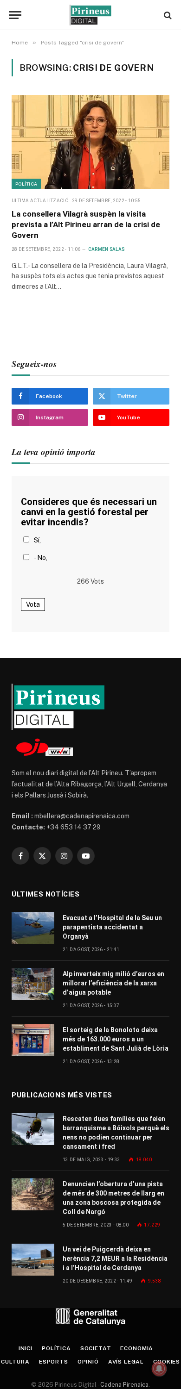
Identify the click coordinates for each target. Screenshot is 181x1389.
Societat (95, 1348)
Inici (25, 1348)
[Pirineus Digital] (90, 15)
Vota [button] (33, 604)
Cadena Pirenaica (124, 1384)
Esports (53, 1361)
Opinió (88, 1361)
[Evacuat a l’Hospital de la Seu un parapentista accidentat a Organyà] (33, 928)
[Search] (167, 15)
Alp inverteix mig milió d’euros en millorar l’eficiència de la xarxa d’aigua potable (113, 983)
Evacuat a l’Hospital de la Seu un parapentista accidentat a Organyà (112, 927)
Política (26, 184)
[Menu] (15, 15)
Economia (136, 1348)
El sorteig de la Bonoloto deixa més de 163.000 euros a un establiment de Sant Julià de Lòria (115, 1039)
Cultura (15, 1361)
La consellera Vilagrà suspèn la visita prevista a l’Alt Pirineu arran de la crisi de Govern (86, 224)
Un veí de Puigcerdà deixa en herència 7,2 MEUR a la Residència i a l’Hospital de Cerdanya (115, 1258)
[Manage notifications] (159, 1368)
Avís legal (126, 1361)
